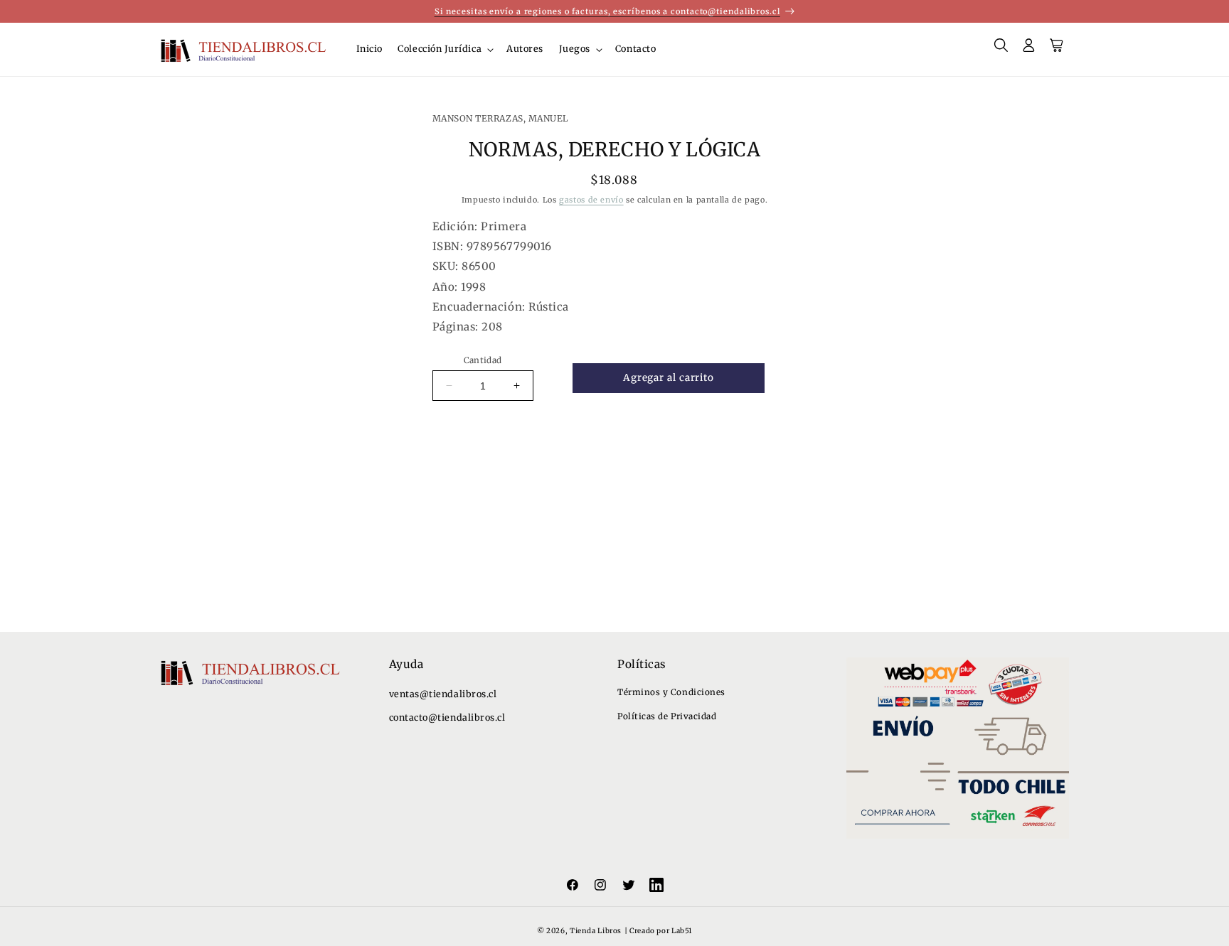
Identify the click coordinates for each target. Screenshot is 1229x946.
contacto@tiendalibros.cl (447, 717)
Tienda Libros (596, 930)
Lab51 (681, 930)
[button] (444, 49)
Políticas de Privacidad (666, 716)
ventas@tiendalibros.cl (443, 694)
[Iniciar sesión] (1029, 50)
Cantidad (483, 360)
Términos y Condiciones (671, 692)
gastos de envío (591, 200)
